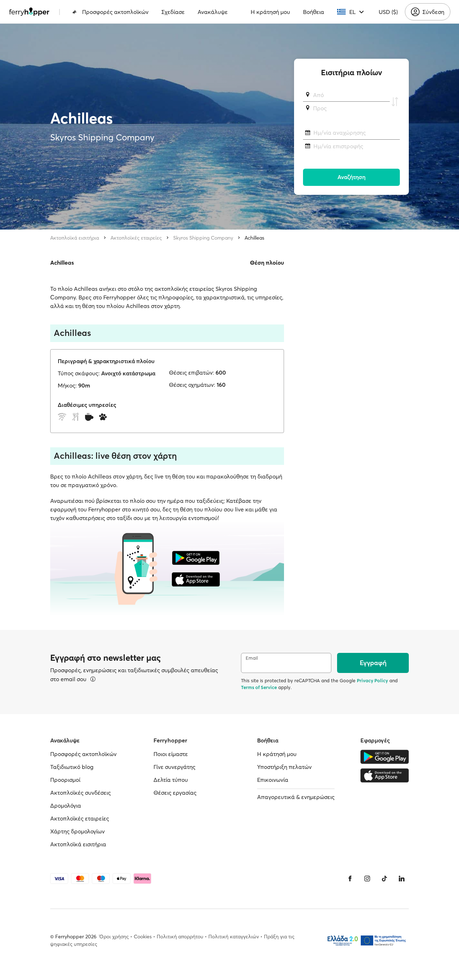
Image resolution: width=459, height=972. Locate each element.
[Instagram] (367, 878)
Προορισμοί (65, 779)
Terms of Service (259, 687)
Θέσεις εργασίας (175, 792)
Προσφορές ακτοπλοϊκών (115, 11)
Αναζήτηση (351, 177)
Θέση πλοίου (267, 262)
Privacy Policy (372, 680)
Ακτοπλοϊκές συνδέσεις (80, 792)
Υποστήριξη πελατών (284, 766)
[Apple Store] (384, 775)
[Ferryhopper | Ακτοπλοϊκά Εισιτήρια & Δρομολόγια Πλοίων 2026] (29, 12)
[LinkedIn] (401, 878)
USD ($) (388, 11)
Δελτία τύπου (170, 779)
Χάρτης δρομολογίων (77, 831)
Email (252, 658)
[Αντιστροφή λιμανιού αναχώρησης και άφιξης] (395, 101)
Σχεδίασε (173, 11)
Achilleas (254, 238)
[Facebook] (350, 878)
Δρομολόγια (65, 805)
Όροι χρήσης (114, 936)
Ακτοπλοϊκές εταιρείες (136, 238)
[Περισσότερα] (93, 679)
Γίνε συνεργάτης (174, 766)
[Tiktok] (384, 878)
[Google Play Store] (384, 757)
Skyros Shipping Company (203, 238)
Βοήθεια (313, 11)
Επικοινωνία (272, 779)
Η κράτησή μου (270, 11)
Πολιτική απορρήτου (180, 936)
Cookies (143, 936)
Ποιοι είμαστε (170, 753)
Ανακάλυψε (213, 11)
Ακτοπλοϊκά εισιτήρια (74, 238)
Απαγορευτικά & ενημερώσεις (296, 796)
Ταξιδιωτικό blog (72, 766)
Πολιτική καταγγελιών (233, 936)
